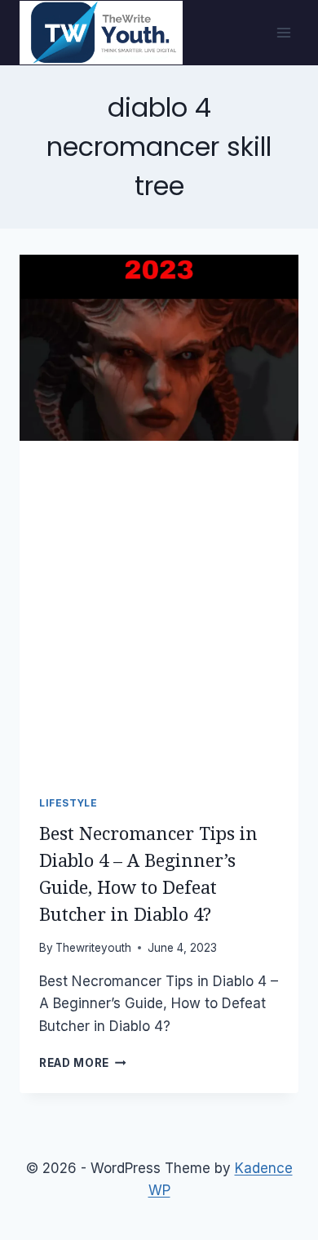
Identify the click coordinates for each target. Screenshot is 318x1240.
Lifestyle (68, 803)
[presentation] (159, 348)
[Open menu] (283, 32)
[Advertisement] (159, 608)
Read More (82, 1062)
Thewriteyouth (93, 947)
